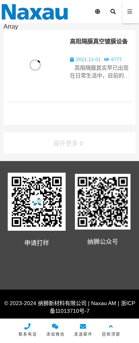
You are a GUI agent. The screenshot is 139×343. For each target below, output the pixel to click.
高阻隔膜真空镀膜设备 (99, 41)
